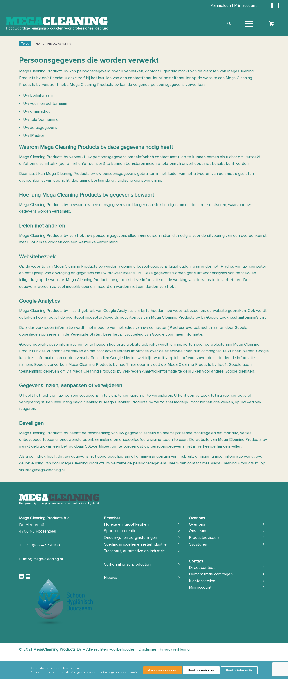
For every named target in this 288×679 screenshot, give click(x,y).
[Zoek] (229, 23)
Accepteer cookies (162, 670)
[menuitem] (234, 5)
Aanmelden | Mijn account (234, 5)
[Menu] (249, 23)
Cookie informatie (239, 670)
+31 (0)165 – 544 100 (41, 545)
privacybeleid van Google (142, 334)
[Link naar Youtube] (278, 5)
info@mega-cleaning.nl (82, 402)
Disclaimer (147, 649)
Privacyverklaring (175, 649)
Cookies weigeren (201, 670)
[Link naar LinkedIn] (272, 5)
